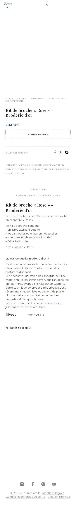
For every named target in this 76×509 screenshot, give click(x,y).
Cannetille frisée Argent (49, 371)
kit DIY (20, 173)
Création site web (59, 496)
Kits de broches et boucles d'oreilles (31, 169)
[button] (44, 5)
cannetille (48, 276)
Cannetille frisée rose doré (16, 371)
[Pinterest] (67, 153)
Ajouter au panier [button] (19, 381)
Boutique (21, 98)
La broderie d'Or (38, 98)
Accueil (9, 98)
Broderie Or (49, 165)
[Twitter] (62, 153)
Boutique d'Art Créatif (30, 165)
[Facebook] (56, 153)
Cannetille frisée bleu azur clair (49, 432)
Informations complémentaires (38, 195)
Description (38, 189)
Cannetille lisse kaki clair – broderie (17, 432)
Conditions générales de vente (25, 496)
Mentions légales (53, 493)
